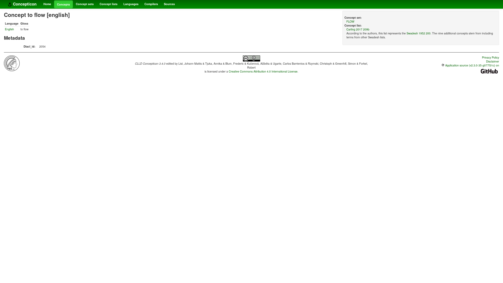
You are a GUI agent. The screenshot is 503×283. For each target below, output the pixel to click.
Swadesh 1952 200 (418, 33)
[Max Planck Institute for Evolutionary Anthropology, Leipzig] (12, 63)
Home (47, 4)
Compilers (151, 4)
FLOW (350, 21)
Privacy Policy (490, 57)
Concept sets (85, 4)
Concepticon (24, 4)
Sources (169, 4)
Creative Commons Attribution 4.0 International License (263, 71)
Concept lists (108, 4)
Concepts (63, 4)
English (9, 29)
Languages (131, 4)
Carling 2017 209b (357, 29)
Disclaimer (492, 61)
